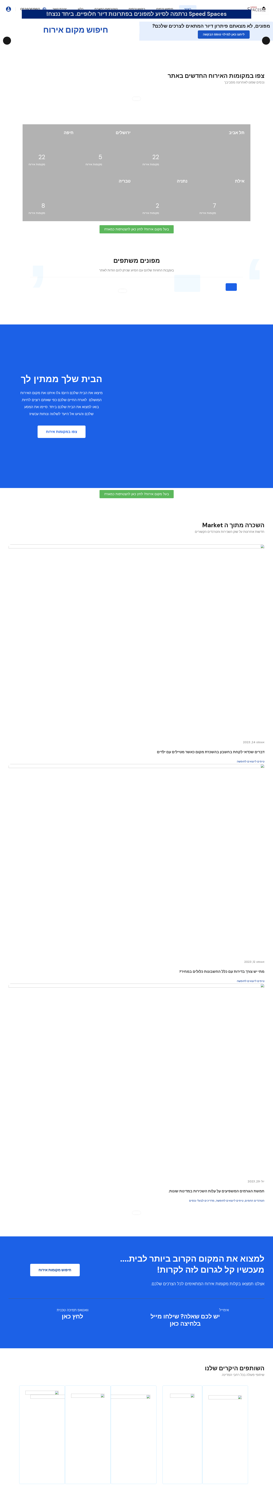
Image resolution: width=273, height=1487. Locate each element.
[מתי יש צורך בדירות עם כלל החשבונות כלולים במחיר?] (136, 860)
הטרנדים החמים (254, 1200)
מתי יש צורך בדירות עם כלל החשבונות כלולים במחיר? (221, 971)
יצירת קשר (60, 9)
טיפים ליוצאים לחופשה (250, 761)
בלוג (81, 9)
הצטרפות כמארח (106, 9)
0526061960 (30, 9)
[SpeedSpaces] (257, 9)
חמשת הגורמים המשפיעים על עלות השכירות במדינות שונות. (216, 1191)
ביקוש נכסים (137, 9)
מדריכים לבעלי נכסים (201, 1200)
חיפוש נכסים (164, 9)
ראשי (187, 9)
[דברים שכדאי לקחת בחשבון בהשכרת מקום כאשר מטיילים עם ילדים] (136, 640)
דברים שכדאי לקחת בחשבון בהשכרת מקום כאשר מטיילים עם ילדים (210, 752)
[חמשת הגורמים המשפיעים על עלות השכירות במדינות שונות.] (136, 1079)
